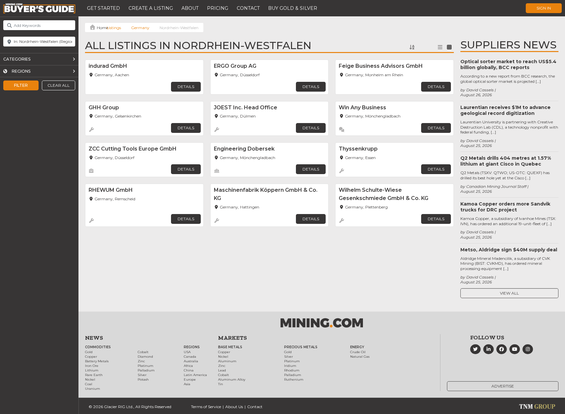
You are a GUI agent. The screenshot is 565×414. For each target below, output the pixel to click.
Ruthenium (293, 379)
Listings (114, 27)
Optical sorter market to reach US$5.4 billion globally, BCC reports (508, 64)
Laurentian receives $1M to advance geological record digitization (505, 110)
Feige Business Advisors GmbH (381, 66)
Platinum (145, 366)
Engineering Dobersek (244, 149)
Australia (191, 361)
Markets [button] (232, 337)
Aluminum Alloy (231, 379)
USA (187, 352)
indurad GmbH (108, 66)
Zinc (141, 361)
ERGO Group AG (235, 66)
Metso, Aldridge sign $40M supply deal (508, 250)
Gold (89, 352)
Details (186, 86)
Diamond (145, 356)
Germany (140, 27)
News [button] (94, 337)
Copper (91, 356)
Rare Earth (94, 375)
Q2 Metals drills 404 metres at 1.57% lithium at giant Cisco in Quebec (505, 161)
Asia (187, 384)
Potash (143, 379)
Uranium (92, 389)
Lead (222, 370)
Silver (142, 375)
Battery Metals (97, 361)
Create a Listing (150, 8)
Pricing (217, 8)
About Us (234, 406)
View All (509, 293)
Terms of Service (206, 406)
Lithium (91, 370)
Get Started (103, 8)
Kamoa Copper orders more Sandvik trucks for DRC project (505, 207)
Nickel (90, 379)
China (189, 370)
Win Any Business (362, 107)
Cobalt (143, 352)
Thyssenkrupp (358, 149)
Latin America (195, 375)
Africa (188, 366)
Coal (88, 384)
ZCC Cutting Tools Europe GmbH (133, 149)
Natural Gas (359, 356)
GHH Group (104, 107)
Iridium (290, 366)
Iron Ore (91, 366)
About (189, 8)
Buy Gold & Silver (292, 8)
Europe (190, 379)
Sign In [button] (544, 8)
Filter (21, 85)
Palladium (146, 370)
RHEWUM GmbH (111, 190)
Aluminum (227, 361)
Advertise (502, 386)
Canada (190, 356)
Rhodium (292, 370)
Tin (220, 384)
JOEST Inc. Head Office (245, 107)
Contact (248, 8)
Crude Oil (358, 352)
